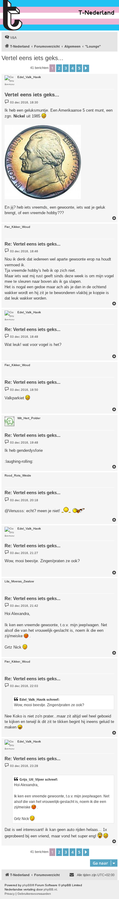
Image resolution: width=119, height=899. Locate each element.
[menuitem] (10, 37)
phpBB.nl (50, 889)
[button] (86, 68)
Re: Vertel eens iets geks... (32, 243)
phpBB (27, 885)
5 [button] (79, 68)
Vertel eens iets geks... (32, 58)
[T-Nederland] (26, 15)
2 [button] (59, 68)
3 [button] (66, 68)
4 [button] (72, 68)
